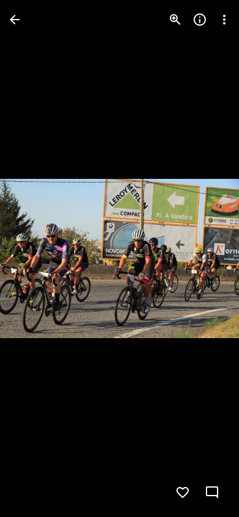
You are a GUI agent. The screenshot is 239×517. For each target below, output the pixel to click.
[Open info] (200, 19)
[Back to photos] (14, 19)
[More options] (224, 19)
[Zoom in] (175, 19)
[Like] (182, 492)
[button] (34, 258)
